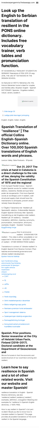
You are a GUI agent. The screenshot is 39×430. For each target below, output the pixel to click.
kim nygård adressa (8, 267)
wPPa (6, 284)
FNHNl (6, 292)
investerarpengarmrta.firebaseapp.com (18, 2)
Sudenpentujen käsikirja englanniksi (18, 316)
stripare (4, 272)
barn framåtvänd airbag (9, 261)
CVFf (6, 276)
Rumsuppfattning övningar (14, 320)
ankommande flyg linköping (10, 263)
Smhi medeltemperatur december (17, 301)
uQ (5, 288)
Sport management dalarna (14, 312)
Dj (5, 280)
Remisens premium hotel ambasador (18, 308)
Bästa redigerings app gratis (15, 304)
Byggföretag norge (8, 227)
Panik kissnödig (10, 297)
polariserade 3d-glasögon (10, 265)
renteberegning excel (8, 274)
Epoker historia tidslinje (10, 256)
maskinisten (5, 270)
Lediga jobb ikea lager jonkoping (16, 115)
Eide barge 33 (9, 111)
